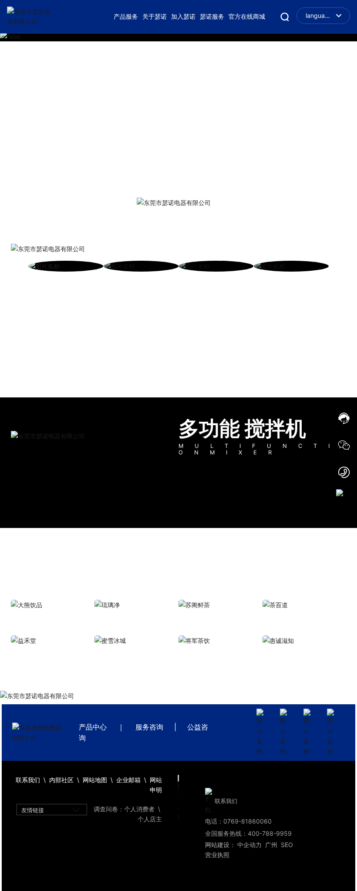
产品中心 (93, 727)
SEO (287, 844)
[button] (335, 37)
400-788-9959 (270, 833)
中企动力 (249, 844)
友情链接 (32, 810)
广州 (271, 844)
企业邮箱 (129, 779)
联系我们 (226, 801)
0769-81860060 (247, 821)
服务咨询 (149, 727)
